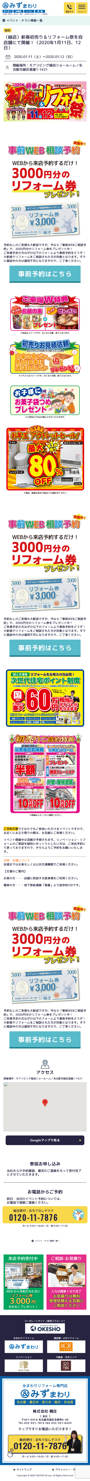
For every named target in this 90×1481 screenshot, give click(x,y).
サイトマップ (24, 1469)
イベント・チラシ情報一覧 (24, 20)
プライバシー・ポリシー (69, 1469)
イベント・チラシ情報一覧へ (47, 1240)
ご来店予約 (75, 844)
